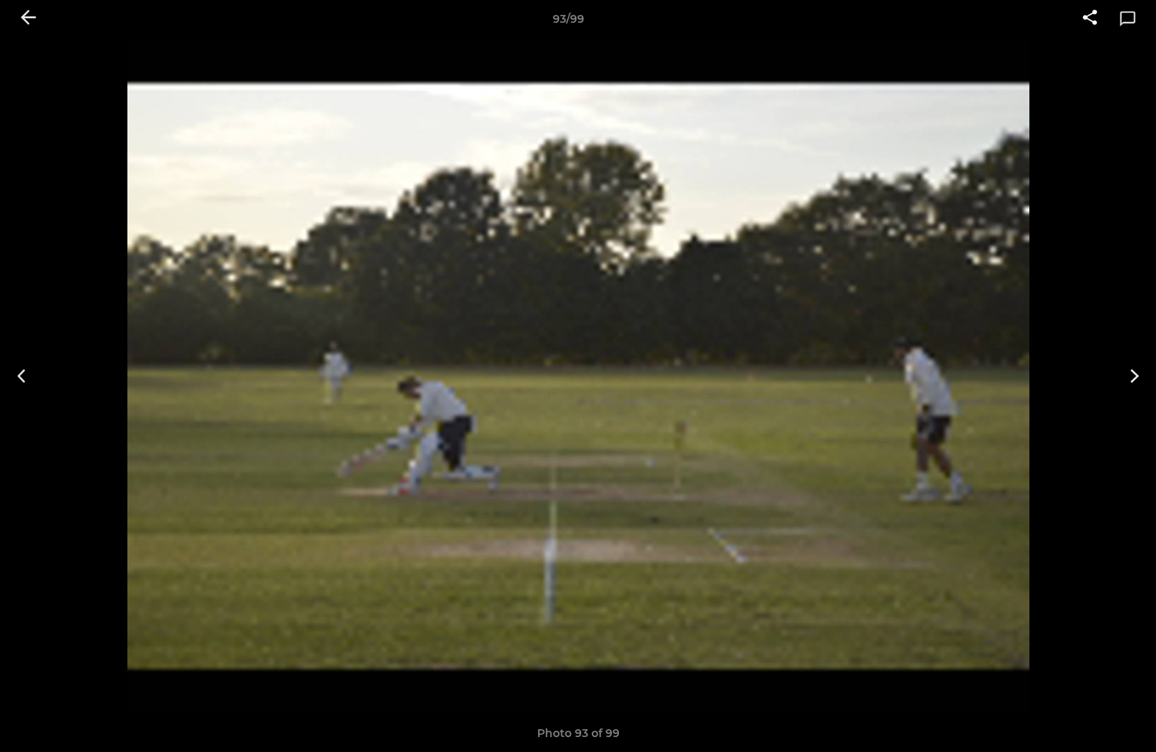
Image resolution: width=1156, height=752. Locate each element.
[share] (1090, 19)
